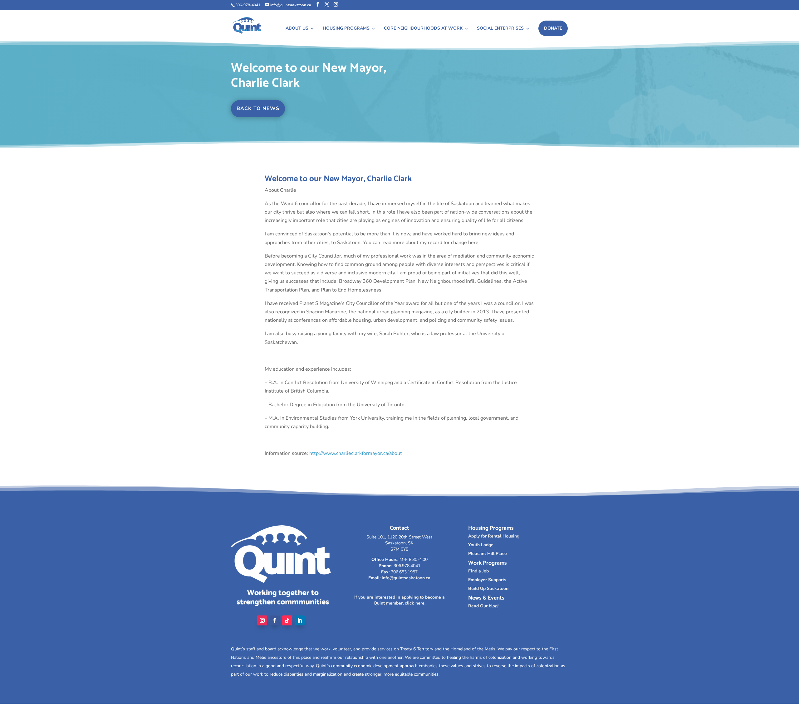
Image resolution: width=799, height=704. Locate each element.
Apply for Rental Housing (493, 536)
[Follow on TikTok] (287, 620)
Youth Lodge (480, 545)
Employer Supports (487, 580)
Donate (553, 28)
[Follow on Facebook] (275, 620)
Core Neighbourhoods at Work (423, 28)
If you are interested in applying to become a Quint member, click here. (399, 600)
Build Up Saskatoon (488, 588)
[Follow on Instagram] (262, 620)
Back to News (258, 108)
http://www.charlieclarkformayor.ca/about (355, 453)
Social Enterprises (500, 28)
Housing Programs (346, 28)
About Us (297, 28)
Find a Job (478, 571)
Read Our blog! (483, 606)
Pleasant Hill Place (487, 554)
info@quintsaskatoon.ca (406, 578)
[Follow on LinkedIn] (300, 620)
